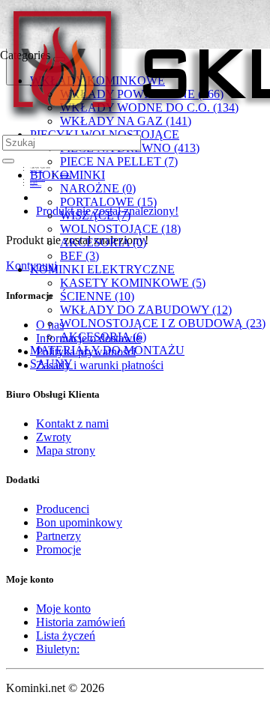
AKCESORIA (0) (103, 242)
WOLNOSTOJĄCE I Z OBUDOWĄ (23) (163, 323)
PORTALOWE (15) (108, 201)
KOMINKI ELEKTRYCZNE (102, 269)
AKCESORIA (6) (103, 336)
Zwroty (53, 437)
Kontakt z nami (72, 423)
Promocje (58, 549)
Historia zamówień (80, 622)
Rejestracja (64, 173)
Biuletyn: (58, 649)
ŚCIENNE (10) (97, 296)
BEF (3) (79, 255)
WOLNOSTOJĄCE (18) (120, 228)
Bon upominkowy (79, 522)
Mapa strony (65, 450)
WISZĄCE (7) (95, 215)
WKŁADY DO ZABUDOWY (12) (146, 309)
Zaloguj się (65, 176)
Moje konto (63, 608)
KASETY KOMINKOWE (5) (133, 282)
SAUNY (51, 363)
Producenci (62, 509)
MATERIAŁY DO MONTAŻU (107, 350)
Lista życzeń (65, 635)
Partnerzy (58, 536)
